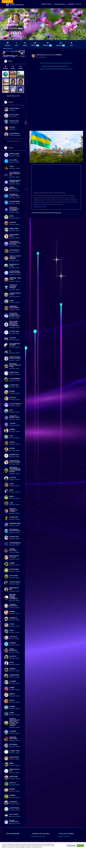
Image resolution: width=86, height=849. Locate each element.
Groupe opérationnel (13, 820)
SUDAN (11, 713)
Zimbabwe (12, 222)
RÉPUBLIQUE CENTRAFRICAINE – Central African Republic (14, 469)
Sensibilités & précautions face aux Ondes (15, 242)
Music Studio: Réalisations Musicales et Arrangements (14, 323)
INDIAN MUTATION (13, 188)
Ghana (11, 484)
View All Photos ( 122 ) (13, 96)
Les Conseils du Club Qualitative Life (14, 173)
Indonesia (12, 397)
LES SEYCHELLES (14, 808)
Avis (71, 45)
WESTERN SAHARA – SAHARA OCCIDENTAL (13, 597)
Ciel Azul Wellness (15, 404)
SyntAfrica (12, 656)
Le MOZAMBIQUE (14, 379)
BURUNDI (12, 795)
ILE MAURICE (13, 802)
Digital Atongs (14, 757)
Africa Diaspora (14, 250)
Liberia (11, 662)
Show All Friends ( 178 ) (13, 141)
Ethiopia (12, 442)
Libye (11, 410)
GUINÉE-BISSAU (14, 675)
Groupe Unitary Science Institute (15, 271)
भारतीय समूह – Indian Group (15, 278)
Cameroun (12, 477)
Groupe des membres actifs (14, 416)
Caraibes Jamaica (14, 582)
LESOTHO (12, 783)
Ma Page (7, 45)
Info (16, 45)
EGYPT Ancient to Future (14, 556)
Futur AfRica (13, 160)
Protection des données (38, 836)
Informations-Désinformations (14, 530)
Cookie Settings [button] (71, 845)
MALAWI (12, 789)
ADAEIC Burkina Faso (14, 770)
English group (13, 372)
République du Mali (14, 588)
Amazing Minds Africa (14, 235)
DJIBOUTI (12, 694)
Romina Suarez (14, 121)
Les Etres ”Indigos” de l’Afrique (13, 510)
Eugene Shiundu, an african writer (15, 357)
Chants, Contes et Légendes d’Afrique (15, 257)
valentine (39, 55)
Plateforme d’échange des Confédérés (14, 209)
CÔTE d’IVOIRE (14, 569)
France (11, 166)
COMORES (12, 643)
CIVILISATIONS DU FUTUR (15, 293)
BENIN (11, 763)
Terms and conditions (63, 836)
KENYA (11, 216)
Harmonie (12, 338)
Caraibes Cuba (14, 536)
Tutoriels (12, 423)
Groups (60, 45)
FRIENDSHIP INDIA (15, 523)
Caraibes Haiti (13, 385)
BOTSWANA (13, 744)
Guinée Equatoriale (13, 649)
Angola (11, 300)
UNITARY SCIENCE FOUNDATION (15, 181)
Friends (47, 45)
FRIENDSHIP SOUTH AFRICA (14, 307)
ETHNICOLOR (13, 517)
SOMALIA (12, 669)
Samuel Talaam (14, 108)
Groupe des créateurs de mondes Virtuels (14, 314)
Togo (11, 503)
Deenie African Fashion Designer (15, 461)
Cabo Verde (13, 637)
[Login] (80, 4)
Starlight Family (14, 751)
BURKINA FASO (14, 455)
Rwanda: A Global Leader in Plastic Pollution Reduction (55, 66)
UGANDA (12, 706)
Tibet (11, 436)
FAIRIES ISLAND (14, 154)
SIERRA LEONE (13, 229)
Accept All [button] (80, 845)
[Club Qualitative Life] (14, 4)
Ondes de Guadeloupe (13, 605)
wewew (12, 700)
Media (25, 45)
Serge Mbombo (14, 133)
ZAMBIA (11, 688)
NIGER (11, 490)
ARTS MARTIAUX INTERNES (14, 344)
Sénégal (12, 391)
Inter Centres (13, 814)
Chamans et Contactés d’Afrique (13, 286)
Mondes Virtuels (46, 4)
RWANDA (59, 55)
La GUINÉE (12, 681)
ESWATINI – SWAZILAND (13, 737)
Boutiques (71, 4)
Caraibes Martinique (13, 549)
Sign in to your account (10, 55)
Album (34, 45)
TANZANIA (12, 731)
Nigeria (11, 496)
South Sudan (13, 575)
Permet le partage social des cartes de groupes (47, 212)
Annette (12, 127)
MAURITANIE (13, 776)
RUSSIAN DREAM (14, 201)
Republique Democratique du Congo (15, 365)
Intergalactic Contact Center (14, 194)
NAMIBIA (12, 611)
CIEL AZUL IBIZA (14, 331)
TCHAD (11, 624)
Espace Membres (59, 4)
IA (10, 351)
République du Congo (14, 264)
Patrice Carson (14, 114)
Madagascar (13, 618)
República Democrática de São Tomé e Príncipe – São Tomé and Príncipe (14, 722)
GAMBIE (11, 563)
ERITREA (12, 448)
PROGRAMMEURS (14, 543)
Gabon (11, 630)
